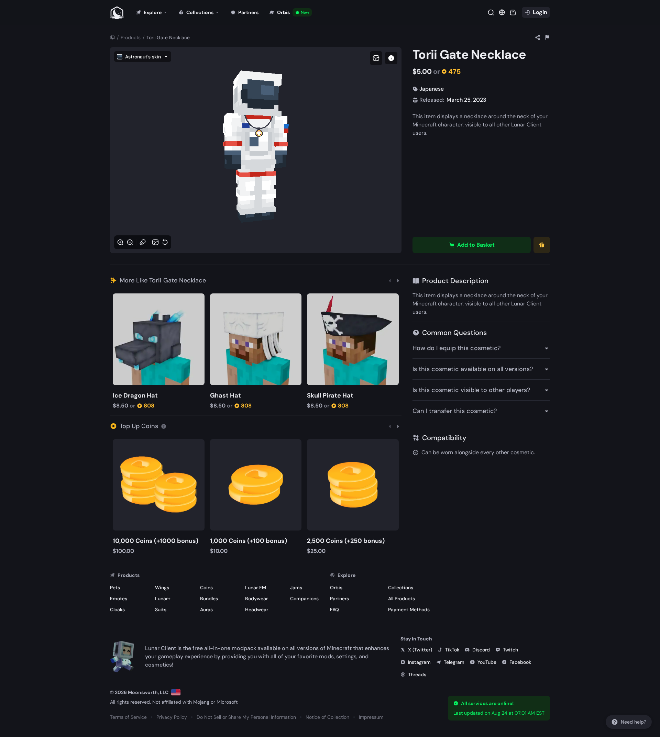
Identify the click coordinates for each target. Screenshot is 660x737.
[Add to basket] (119, 299)
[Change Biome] (155, 242)
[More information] (163, 426)
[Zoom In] (120, 242)
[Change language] (175, 692)
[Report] (547, 37)
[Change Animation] (142, 242)
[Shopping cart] (512, 12)
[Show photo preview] (376, 58)
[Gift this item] (542, 245)
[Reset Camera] (165, 242)
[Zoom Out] (129, 242)
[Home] (112, 37)
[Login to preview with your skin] (391, 58)
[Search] (490, 12)
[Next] (398, 280)
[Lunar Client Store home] (117, 12)
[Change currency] (501, 12)
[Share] (537, 37)
